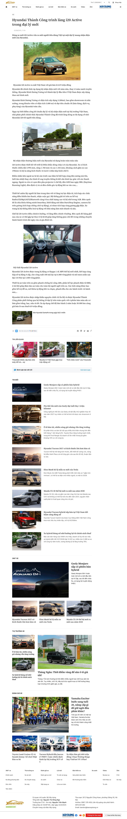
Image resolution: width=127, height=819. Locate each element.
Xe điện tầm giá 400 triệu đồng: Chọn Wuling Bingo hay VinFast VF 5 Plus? (78, 757)
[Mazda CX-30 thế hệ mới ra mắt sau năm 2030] (26, 499)
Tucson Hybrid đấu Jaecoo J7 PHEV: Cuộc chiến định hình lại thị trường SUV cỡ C (51, 758)
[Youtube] (80, 815)
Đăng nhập (118, 2)
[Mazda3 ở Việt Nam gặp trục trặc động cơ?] (52, 350)
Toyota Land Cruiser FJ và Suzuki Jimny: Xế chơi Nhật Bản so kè (24, 757)
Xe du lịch (28, 775)
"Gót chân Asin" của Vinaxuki (79, 360)
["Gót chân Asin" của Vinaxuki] (79, 350)
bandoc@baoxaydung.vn (89, 807)
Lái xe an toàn (61, 784)
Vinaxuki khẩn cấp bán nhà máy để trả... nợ (23, 361)
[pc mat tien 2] (52, 139)
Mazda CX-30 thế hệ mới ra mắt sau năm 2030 (64, 491)
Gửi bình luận (85, 370)
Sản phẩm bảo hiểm (79, 775)
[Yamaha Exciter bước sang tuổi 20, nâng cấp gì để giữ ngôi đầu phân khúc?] (40, 714)
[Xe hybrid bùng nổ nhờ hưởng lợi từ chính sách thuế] (26, 541)
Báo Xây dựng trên (24, 331)
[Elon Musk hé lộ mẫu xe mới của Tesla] (26, 477)
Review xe (106, 775)
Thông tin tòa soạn (94, 815)
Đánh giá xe (40, 7)
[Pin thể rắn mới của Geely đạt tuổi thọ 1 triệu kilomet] (26, 414)
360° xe (14, 7)
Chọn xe (59, 780)
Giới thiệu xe (107, 780)
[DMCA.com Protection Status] (11, 807)
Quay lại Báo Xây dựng (113, 815)
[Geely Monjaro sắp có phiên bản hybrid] (26, 393)
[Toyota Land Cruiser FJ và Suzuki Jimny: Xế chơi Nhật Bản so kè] (24, 743)
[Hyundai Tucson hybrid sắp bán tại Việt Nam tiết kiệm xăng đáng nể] (26, 520)
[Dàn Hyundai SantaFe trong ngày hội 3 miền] (22, 317)
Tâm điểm (9, 789)
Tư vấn (105, 784)
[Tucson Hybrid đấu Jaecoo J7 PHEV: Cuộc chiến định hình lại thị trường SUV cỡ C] (51, 743)
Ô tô (118, 775)
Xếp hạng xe (45, 784)
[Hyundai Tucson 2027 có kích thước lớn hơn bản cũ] (26, 456)
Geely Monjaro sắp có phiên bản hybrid (61, 385)
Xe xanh (73, 7)
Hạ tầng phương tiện (12, 780)
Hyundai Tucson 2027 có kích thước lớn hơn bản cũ (67, 448)
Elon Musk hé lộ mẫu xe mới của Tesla (61, 469)
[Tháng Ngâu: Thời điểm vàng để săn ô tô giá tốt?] (65, 652)
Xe (13, 15)
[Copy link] (91, 331)
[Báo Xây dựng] (105, 7)
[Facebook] (76, 815)
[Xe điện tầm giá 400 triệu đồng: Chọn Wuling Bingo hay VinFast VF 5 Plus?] (79, 743)
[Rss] (84, 815)
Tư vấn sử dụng (62, 775)
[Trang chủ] (6, 7)
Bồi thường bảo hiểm (79, 780)
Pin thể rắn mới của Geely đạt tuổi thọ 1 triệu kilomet (64, 407)
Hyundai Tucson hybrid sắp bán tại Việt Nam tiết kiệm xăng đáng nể (66, 513)
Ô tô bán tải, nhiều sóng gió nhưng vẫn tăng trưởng (67, 427)
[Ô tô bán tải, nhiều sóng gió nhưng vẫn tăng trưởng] (26, 435)
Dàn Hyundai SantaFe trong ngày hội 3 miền (49, 313)
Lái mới (50, 7)
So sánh (43, 780)
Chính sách (9, 775)
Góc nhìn (8, 784)
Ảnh (91, 7)
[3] (52, 61)
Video (83, 7)
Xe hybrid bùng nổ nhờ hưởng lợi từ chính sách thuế (67, 533)
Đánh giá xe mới (46, 775)
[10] (52, 244)
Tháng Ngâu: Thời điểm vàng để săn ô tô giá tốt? (63, 674)
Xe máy (27, 784)
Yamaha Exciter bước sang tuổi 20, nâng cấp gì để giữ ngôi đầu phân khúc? (80, 705)
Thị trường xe (26, 7)
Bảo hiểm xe (62, 7)
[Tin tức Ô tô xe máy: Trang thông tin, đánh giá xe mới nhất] (10, 2)
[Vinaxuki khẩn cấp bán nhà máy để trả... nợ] (24, 350)
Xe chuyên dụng (30, 780)
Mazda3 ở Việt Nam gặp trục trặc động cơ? (50, 361)
